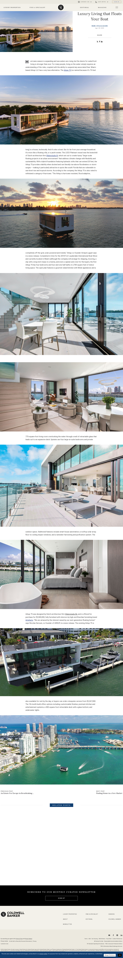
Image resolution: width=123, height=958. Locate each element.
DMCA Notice (102, 938)
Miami (94, 25)
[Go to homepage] (61, 7)
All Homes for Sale (98, 941)
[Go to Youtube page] (109, 935)
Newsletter (67, 924)
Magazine (102, 7)
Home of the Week (82, 865)
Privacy (34, 941)
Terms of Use (19, 938)
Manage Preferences (110, 955)
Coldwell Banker (114, 919)
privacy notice (43, 953)
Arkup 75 (67, 70)
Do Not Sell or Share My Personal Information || (20, 941)
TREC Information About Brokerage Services (111, 946)
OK (120, 955)
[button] (97, 42)
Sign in (116, 1)
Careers (111, 914)
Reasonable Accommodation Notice (113, 941)
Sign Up (61, 898)
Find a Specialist (37, 7)
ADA (90, 938)
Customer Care (4, 943)
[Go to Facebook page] (113, 935)
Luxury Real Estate (41, 865)
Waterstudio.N (52, 155)
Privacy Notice (28, 938)
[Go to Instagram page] (117, 935)
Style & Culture (102, 25)
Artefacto (29, 620)
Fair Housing (95, 938)
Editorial (84, 7)
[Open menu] (117, 7)
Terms (86, 938)
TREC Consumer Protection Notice (113, 943)
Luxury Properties (12, 7)
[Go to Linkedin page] (121, 935)
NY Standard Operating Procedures (95, 943)
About (65, 919)
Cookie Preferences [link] (117, 938)
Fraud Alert (109, 938)
